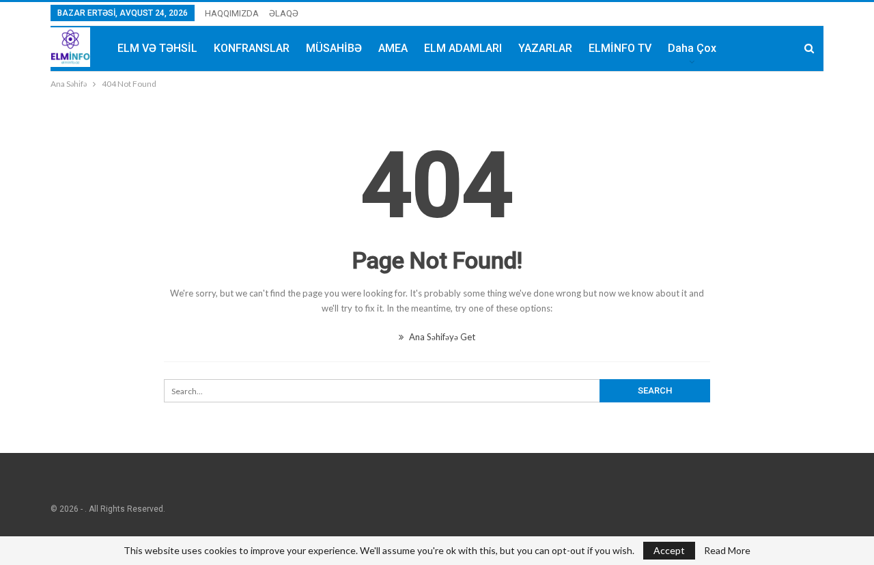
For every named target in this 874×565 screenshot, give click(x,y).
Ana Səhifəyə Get (441, 336)
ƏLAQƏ (283, 13)
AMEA (393, 48)
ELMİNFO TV (620, 48)
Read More (727, 550)
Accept (669, 550)
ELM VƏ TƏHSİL (157, 48)
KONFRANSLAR (252, 48)
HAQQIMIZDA (232, 13)
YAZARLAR (545, 48)
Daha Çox (692, 48)
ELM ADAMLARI (463, 48)
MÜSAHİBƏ (334, 48)
